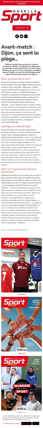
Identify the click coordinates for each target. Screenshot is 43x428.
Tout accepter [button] (26, 423)
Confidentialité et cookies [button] (11, 423)
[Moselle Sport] (21, 16)
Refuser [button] (35, 423)
